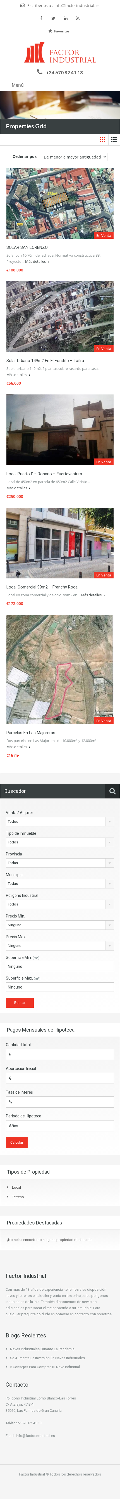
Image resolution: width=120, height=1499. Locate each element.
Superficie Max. (23, 978)
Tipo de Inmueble (21, 833)
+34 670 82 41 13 (64, 72)
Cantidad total (18, 1044)
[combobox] (60, 821)
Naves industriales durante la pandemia (42, 1349)
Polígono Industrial (22, 895)
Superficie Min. (22, 957)
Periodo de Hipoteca (23, 1116)
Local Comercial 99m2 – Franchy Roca (42, 587)
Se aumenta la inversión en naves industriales (47, 1358)
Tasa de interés (19, 1092)
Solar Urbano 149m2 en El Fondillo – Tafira (45, 360)
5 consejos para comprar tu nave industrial (45, 1367)
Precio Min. (15, 916)
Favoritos (61, 31)
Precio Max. (16, 937)
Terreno (18, 1197)
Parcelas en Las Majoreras (30, 732)
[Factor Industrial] (60, 54)
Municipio (14, 875)
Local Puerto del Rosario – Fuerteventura (44, 473)
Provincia (14, 854)
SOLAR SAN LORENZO (27, 247)
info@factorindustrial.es (77, 5)
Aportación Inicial (21, 1068)
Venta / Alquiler (19, 812)
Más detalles (36, 261)
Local (16, 1187)
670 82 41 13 (31, 1423)
